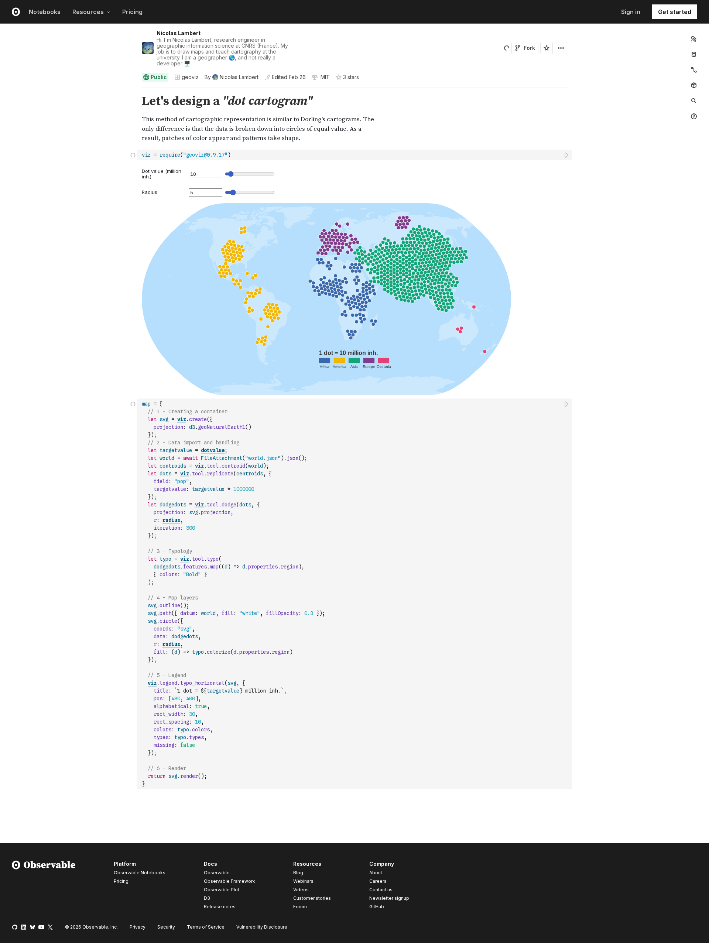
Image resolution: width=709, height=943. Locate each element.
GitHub (376, 906)
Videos (301, 889)
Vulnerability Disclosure (261, 927)
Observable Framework (229, 881)
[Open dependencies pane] (694, 85)
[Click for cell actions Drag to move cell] (133, 155)
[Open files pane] (694, 39)
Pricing (132, 12)
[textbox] (355, 155)
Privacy (137, 927)
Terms (206, 927)
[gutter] (68, 101)
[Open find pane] (694, 101)
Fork (529, 48)
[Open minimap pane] (694, 70)
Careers (378, 881)
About (375, 872)
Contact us (381, 889)
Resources (88, 12)
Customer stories (312, 898)
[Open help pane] (694, 116)
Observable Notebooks (139, 872)
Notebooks (45, 12)
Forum (300, 906)
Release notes (220, 906)
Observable (217, 872)
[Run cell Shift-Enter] (566, 155)
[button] (133, 91)
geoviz (190, 77)
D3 (207, 898)
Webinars (303, 881)
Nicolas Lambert (179, 33)
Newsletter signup (389, 898)
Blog (298, 872)
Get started (674, 12)
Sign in (630, 12)
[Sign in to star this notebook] (546, 48)
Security (166, 927)
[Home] (44, 886)
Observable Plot (221, 889)
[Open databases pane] (694, 54)
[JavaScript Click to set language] (133, 593)
